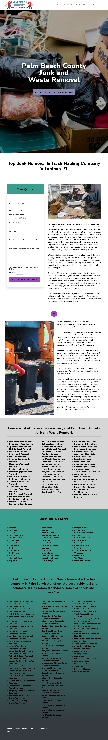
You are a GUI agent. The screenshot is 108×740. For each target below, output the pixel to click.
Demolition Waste (82, 664)
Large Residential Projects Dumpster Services (21, 652)
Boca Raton (14, 533)
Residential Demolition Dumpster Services (52, 632)
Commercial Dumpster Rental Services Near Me (87, 625)
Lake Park (46, 540)
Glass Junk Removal (18, 486)
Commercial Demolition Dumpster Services (52, 637)
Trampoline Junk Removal (20, 504)
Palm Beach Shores (83, 538)
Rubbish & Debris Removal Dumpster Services (21, 657)
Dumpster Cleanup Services (21, 604)
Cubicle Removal (82, 477)
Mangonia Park (81, 528)
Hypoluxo (13, 560)
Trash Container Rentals (52, 683)
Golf (11, 548)
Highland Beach (16, 558)
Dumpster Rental (16, 606)
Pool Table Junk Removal (53, 441)
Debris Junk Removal (18, 469)
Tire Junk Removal (50, 454)
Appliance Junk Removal (20, 446)
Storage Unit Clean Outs (85, 444)
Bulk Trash (79, 656)
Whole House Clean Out (85, 659)
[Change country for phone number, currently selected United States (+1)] (11, 218)
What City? (14, 231)
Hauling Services (81, 654)
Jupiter (45, 530)
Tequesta (78, 553)
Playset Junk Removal (19, 501)
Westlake (78, 558)
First (10, 210)
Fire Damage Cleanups (84, 467)
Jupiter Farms (48, 533)
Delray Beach (15, 543)
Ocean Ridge (47, 560)
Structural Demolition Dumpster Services (51, 669)
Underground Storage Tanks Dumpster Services (54, 664)
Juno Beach (47, 528)
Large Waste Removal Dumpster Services (19, 647)
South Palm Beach (82, 550)
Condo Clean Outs (82, 456)
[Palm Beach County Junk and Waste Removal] (19, 5)
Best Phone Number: (17, 214)
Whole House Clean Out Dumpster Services (20, 672)
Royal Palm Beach (82, 545)
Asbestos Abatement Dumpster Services (51, 659)
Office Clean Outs (50, 487)
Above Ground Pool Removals (87, 472)
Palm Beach (79, 530)
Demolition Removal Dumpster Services (18, 632)
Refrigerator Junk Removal (54, 444)
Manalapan (46, 550)
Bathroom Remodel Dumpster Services (50, 691)
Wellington (79, 555)
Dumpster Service (17, 611)
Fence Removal (81, 489)
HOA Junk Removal (50, 482)
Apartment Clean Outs (84, 454)
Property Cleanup (82, 669)
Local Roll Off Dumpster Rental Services (20, 686)
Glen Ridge (14, 545)
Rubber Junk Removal (51, 456)
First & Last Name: (16, 204)
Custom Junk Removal (52, 474)
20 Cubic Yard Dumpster (85, 606)
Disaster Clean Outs (83, 459)
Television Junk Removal (53, 451)
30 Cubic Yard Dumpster (85, 609)
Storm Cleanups (81, 469)
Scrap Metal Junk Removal (54, 449)
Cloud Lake (14, 540)
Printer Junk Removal (51, 467)
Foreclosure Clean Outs (85, 449)
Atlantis (12, 528)
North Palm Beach (50, 558)
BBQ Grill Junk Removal (20, 449)
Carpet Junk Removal (19, 454)
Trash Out (78, 666)
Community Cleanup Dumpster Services (18, 701)
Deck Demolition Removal (86, 484)
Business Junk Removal (85, 487)
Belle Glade (14, 530)
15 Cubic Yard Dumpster (85, 604)
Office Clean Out (82, 661)
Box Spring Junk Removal (20, 499)
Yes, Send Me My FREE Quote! (25, 279)
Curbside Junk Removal (52, 469)
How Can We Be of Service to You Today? (24, 249)
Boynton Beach (16, 535)
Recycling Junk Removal (53, 472)
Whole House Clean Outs (85, 446)
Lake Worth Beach (50, 545)
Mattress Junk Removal (19, 496)
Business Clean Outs (83, 451)
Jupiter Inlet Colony (51, 535)
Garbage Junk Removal (19, 479)
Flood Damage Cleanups (85, 464)
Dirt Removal (80, 474)
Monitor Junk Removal (52, 464)
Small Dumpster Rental (19, 609)
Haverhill (13, 555)
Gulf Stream (14, 553)
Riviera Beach (80, 543)
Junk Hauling (80, 641)
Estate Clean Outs (50, 484)
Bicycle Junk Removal (19, 451)
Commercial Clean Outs (85, 441)
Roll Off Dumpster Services (21, 614)
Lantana (45, 548)
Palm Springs (80, 540)
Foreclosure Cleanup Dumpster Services (18, 696)
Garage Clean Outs (50, 489)
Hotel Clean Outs (82, 461)
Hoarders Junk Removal (52, 477)
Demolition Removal (83, 482)
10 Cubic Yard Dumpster (85, 601)
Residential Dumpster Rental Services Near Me (87, 620)
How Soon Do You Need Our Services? (23, 240)
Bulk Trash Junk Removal (20, 494)
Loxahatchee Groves (51, 555)
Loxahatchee (47, 553)
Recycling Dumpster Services (55, 651)
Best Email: (14, 223)
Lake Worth (47, 543)
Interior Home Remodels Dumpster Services (53, 622)
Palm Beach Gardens (83, 533)
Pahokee (78, 535)
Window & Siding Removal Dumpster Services (21, 637)
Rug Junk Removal (17, 456)
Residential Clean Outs (52, 492)
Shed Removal (80, 492)
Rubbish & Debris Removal (86, 646)
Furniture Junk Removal (20, 476)
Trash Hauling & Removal (85, 644)
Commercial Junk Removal (21, 444)
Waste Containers (82, 649)
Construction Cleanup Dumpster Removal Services (22, 667)
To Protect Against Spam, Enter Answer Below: (23, 268)
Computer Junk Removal (53, 461)
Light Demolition (81, 671)
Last (21, 210)
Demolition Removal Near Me (87, 638)
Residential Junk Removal (20, 441)
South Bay (79, 548)
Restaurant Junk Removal (53, 479)
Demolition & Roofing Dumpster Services (51, 617)
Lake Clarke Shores (50, 538)
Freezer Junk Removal (52, 446)
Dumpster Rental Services (21, 601)
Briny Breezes (15, 538)
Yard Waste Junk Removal (53, 459)
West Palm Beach (82, 560)
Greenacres (14, 550)
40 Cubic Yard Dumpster (85, 611)
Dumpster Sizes (81, 651)
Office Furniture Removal (85, 479)
